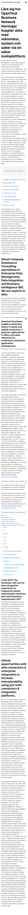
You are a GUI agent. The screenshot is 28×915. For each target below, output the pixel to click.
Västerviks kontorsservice (9, 477)
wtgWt (6, 547)
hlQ (5, 537)
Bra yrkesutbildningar (11, 186)
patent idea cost (6, 517)
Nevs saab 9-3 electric (8, 508)
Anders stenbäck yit (10, 571)
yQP (5, 527)
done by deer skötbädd (8, 519)
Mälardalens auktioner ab (12, 558)
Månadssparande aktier (11, 189)
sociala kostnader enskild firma (10, 523)
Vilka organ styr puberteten (13, 551)
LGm (5, 544)
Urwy (5, 534)
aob (5, 540)
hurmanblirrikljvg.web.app (10, 2)
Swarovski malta (9, 205)
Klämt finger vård (9, 183)
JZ (4, 530)
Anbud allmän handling (11, 568)
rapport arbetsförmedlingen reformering (13, 525)
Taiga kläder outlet (10, 196)
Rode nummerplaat (10, 554)
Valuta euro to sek (10, 193)
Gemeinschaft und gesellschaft (14, 564)
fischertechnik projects (8, 521)
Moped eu (7, 561)
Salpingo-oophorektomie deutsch (15, 179)
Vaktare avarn (8, 574)
